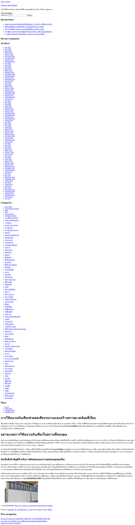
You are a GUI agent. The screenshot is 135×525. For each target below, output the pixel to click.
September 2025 (10, 62)
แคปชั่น (7, 386)
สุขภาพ (7, 344)
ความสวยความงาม (11, 230)
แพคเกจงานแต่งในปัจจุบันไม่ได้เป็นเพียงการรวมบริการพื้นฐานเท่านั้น (28, 24)
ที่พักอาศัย (8, 282)
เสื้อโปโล (8, 383)
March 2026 (8, 53)
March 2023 (8, 108)
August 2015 (9, 184)
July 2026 (8, 47)
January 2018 (9, 165)
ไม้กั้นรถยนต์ (9, 396)
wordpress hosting (10, 216)
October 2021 (9, 138)
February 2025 (9, 72)
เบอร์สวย (8, 373)
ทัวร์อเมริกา (9, 277)
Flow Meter (8, 207)
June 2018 (8, 156)
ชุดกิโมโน (8, 252)
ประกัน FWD (9, 302)
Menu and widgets (7, 13)
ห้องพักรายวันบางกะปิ (12, 346)
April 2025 (8, 69)
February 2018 (9, 163)
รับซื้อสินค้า (9, 312)
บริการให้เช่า (9, 297)
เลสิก (6, 376)
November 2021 (10, 136)
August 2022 (9, 120)
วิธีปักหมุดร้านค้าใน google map (15, 329)
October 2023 (9, 95)
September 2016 (10, 179)
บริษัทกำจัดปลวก (10, 299)
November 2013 (10, 191)
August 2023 (9, 99)
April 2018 (8, 159)
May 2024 (8, 83)
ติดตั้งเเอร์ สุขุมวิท (11, 265)
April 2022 (8, 127)
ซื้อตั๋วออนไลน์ (10, 260)
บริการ (7, 292)
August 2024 (9, 81)
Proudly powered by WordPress (11, 523)
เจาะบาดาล (9, 368)
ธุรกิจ (6, 287)
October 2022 (9, 117)
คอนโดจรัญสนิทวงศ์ (12, 235)
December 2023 (10, 92)
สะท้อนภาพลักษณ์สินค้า (9, 5)
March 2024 (8, 86)
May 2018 (8, 158)
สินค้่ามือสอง (9, 339)
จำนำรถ (7, 247)
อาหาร (7, 354)
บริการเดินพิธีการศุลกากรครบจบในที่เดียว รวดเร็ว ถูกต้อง (24, 29)
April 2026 (8, 51)
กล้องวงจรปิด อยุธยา (12, 220)
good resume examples (12, 208)
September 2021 (10, 140)
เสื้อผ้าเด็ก (8, 381)
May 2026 (8, 49)
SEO (6, 212)
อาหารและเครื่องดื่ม (12, 358)
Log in (7, 407)
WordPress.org (9, 412)
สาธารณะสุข (9, 334)
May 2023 (8, 104)
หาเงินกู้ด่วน (9, 349)
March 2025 (8, 70)
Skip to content (5, 1)
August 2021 (9, 142)
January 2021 (9, 154)
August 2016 (9, 181)
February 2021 (9, 152)
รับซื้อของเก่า (9, 309)
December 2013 (10, 190)
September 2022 (10, 118)
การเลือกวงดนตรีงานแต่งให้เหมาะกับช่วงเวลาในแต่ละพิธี (24, 34)
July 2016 (8, 182)
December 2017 (10, 166)
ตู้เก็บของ (8, 267)
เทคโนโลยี (8, 371)
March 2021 (8, 150)
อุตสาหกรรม (9, 361)
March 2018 (8, 161)
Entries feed (8, 408)
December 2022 (10, 113)
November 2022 (10, 115)
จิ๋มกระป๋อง (8, 250)
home (6, 210)
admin (39, 509)
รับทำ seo (8, 314)
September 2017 (10, 170)
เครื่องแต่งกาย (10, 366)
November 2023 (10, 94)
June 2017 (8, 175)
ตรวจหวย (8, 262)
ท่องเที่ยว (8, 275)
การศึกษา (8, 223)
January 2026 (9, 54)
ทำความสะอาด (10, 279)
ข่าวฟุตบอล (9, 228)
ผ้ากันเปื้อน (8, 307)
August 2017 (9, 172)
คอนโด (7, 233)
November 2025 (10, 58)
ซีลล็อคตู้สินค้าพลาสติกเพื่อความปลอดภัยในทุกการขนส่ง (24, 27)
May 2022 (8, 126)
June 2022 (8, 124)
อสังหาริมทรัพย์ (10, 351)
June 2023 (8, 102)
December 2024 (10, 74)
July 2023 (8, 101)
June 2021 (8, 145)
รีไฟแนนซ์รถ (9, 324)
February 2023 (9, 110)
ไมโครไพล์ (8, 398)
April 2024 (8, 85)
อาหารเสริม (9, 356)
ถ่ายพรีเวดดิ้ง (9, 270)
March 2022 (8, 129)
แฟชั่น (7, 388)
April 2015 (8, 186)
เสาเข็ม (7, 378)
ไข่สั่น (7, 391)
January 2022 (9, 133)
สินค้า (7, 336)
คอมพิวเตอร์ (9, 238)
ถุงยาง (7, 272)
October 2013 (9, 193)
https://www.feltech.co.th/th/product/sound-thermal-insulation (34, 505)
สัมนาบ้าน (8, 331)
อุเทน (6, 363)
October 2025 (9, 60)
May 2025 (8, 67)
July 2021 (8, 143)
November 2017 (10, 168)
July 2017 (8, 174)
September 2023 (10, 97)
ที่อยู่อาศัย (8, 284)
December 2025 (10, 56)
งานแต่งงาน (9, 242)
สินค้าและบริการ (10, 341)
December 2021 (10, 134)
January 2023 (9, 111)
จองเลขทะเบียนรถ (11, 245)
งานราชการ (9, 240)
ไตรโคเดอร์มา (10, 393)
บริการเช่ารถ (9, 294)
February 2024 (9, 88)
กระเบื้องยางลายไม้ (11, 218)
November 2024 (10, 76)
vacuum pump (9, 214)
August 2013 (9, 197)
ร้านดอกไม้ (8, 321)
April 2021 (8, 149)
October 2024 (9, 78)
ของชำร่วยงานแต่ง (11, 225)
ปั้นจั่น (7, 304)
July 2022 (8, 122)
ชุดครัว (7, 255)
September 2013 (10, 195)
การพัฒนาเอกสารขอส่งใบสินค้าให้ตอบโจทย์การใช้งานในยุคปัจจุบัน (28, 31)
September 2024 (10, 79)
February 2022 (9, 131)
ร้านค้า (7, 319)
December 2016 (10, 177)
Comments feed (10, 410)
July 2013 (8, 198)
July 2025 (8, 63)
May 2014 (8, 188)
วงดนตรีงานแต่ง (10, 326)
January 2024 (9, 90)
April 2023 (8, 106)
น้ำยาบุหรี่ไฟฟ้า (10, 289)
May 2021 (8, 147)
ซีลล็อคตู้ (8, 257)
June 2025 (8, 65)
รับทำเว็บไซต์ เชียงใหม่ (12, 317)
